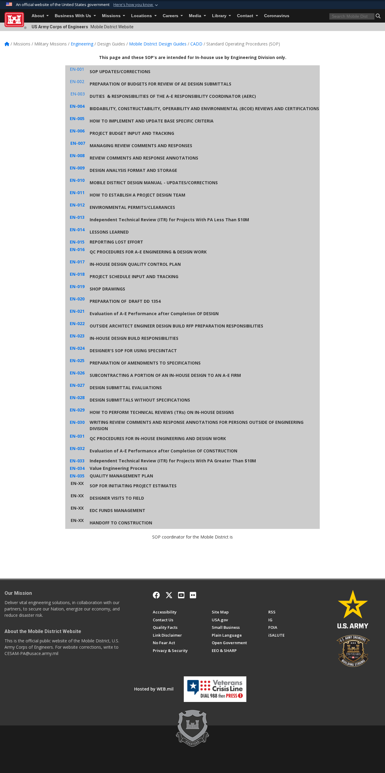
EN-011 (77, 192)
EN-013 (77, 217)
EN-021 (77, 311)
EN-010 (77, 180)
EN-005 (77, 118)
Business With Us (73, 16)
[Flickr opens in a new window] (193, 595)
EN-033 (77, 461)
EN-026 (77, 373)
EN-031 (77, 436)
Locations (142, 16)
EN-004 (77, 106)
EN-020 (77, 299)
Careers (171, 16)
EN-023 (77, 336)
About (38, 16)
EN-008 (77, 155)
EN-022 (77, 323)
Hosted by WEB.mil (154, 689)
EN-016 (77, 249)
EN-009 (77, 168)
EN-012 (77, 205)
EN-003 (77, 94)
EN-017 (77, 262)
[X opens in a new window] (169, 595)
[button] (136, 5)
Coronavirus (276, 16)
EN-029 (77, 410)
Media (195, 16)
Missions (112, 16)
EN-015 (77, 242)
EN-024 (77, 348)
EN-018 (77, 274)
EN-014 (77, 229)
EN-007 (77, 143)
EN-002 (77, 81)
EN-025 (77, 360)
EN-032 (77, 448)
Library (220, 16)
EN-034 (77, 468)
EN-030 (77, 422)
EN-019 (77, 286)
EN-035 (77, 476)
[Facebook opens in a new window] (156, 595)
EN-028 (77, 397)
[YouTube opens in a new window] (181, 595)
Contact (245, 16)
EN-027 (77, 385)
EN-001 (77, 69)
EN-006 (77, 131)
